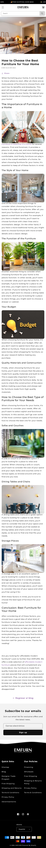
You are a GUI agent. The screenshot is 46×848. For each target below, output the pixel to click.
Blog (4, 772)
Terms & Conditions (10, 793)
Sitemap (5, 767)
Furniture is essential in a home (16, 144)
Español (22, 829)
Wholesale (28, 772)
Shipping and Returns (12, 788)
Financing (28, 767)
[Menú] (2, 7)
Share (6, 73)
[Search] (42, 13)
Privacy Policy (8, 797)
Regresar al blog (24, 698)
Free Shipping (8, 784)
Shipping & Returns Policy (33, 782)
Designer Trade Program (9, 777)
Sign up (23, 732)
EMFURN (18, 845)
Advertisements (9, 802)
